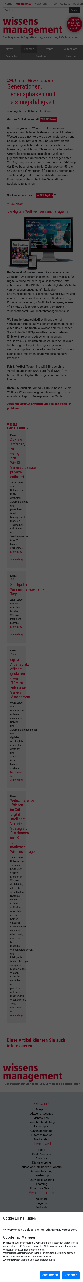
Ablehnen (70, 1275)
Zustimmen (50, 1275)
